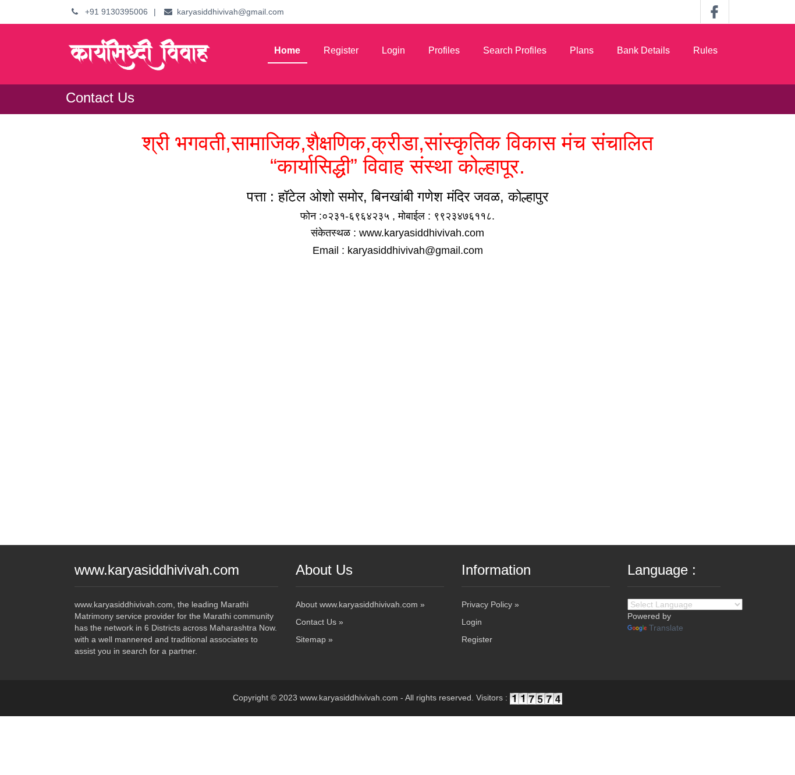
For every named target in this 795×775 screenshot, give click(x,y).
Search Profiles (514, 50)
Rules (705, 50)
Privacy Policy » (490, 604)
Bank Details (643, 50)
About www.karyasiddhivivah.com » (360, 604)
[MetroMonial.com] (138, 54)
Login (393, 50)
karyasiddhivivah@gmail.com (230, 11)
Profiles (444, 50)
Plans (582, 50)
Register (341, 50)
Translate (666, 627)
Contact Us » (319, 622)
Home (287, 50)
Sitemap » (314, 639)
